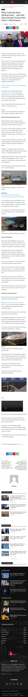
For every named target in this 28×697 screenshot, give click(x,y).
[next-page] (5, 519)
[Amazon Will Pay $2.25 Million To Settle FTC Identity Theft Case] (5, 546)
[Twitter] (10, 27)
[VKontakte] (21, 684)
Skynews (20, 444)
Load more (13, 558)
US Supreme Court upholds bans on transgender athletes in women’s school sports (18, 506)
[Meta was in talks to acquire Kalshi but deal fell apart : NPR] (5, 531)
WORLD (6, 6)
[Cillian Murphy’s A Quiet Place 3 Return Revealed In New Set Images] (5, 610)
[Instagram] (17, 684)
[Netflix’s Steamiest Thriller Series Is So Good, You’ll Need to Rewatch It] (5, 603)
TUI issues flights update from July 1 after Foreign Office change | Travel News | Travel (18, 553)
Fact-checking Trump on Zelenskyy (10, 195)
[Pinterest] (14, 27)
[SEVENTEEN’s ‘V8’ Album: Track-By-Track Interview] (5, 617)
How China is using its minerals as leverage (12, 197)
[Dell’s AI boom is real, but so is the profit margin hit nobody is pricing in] (5, 591)
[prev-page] (2, 519)
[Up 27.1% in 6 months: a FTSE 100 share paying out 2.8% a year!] (5, 538)
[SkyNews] (2, 24)
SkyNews (6, 24)
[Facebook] (7, 27)
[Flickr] (14, 684)
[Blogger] (7, 684)
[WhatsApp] (17, 27)
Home (2, 6)
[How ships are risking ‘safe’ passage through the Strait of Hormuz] (5, 514)
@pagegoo (9, 674)
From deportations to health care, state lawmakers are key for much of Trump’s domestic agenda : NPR (6, 465)
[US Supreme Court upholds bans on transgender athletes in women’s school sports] (5, 506)
